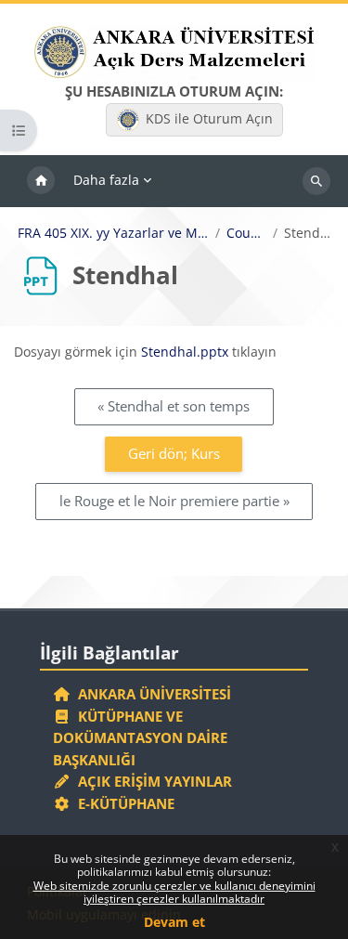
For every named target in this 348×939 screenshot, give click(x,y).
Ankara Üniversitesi (151, 694)
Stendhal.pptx (184, 351)
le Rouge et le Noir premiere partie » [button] (174, 500)
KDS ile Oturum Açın (209, 118)
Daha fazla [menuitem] (106, 180)
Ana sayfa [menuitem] (41, 181)
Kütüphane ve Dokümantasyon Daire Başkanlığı (140, 738)
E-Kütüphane (122, 803)
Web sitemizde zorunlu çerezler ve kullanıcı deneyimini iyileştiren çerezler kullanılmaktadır (174, 892)
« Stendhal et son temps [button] (173, 406)
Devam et (174, 922)
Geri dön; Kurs (174, 453)
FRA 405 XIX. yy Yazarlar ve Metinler (113, 233)
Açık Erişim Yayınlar (153, 781)
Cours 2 (246, 233)
